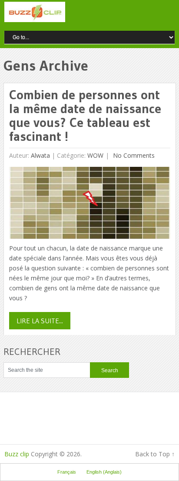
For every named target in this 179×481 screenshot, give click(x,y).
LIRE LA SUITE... (40, 320)
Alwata (40, 155)
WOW (95, 155)
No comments (133, 155)
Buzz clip (16, 454)
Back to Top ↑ (155, 454)
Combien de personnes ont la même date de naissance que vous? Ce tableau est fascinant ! (85, 115)
